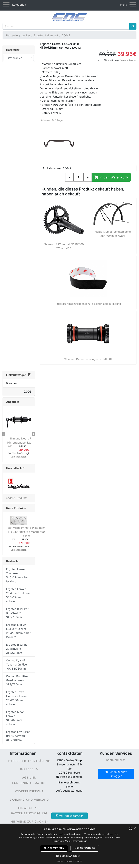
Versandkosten (128, 60)
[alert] (69, 844)
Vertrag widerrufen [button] (70, 815)
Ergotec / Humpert (46, 35)
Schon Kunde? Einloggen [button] (117, 774)
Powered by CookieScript (69, 861)
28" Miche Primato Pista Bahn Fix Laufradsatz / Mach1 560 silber (26, 532)
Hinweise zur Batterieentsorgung (29, 810)
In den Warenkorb (113, 177)
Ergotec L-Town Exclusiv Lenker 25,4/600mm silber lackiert (18, 631)
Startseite (11, 35)
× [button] (135, 828)
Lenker (26, 35)
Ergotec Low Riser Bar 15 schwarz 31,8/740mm (18, 736)
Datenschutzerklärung (29, 761)
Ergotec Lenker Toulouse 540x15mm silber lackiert (17, 575)
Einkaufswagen (16, 375)
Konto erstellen (115, 760)
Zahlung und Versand (29, 799)
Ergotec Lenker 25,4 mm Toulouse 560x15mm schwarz (18, 595)
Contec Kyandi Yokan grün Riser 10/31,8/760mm (17, 664)
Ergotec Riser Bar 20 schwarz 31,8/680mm (17, 648)
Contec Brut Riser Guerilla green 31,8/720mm (17, 680)
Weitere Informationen (76, 840)
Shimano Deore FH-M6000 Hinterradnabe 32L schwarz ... (26, 440)
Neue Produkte (16, 508)
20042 (66, 35)
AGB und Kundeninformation (29, 780)
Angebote (12, 401)
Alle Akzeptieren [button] (54, 848)
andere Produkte (16, 498)
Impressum (29, 769)
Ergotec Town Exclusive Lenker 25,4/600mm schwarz (17, 698)
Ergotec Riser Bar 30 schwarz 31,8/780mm (17, 613)
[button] (4, 434)
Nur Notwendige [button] (85, 847)
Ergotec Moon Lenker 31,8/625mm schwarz (15, 718)
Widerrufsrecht (29, 791)
